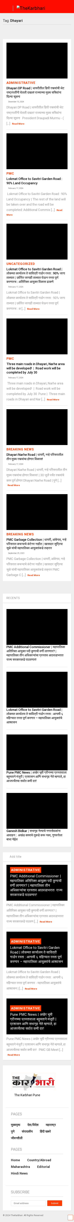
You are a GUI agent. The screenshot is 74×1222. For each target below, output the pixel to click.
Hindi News (19, 1173)
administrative (20, 83)
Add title (15, 856)
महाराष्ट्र (51, 1125)
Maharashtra (20, 1167)
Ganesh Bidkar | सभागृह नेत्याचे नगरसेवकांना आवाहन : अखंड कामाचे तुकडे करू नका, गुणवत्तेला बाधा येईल (34, 835)
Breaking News (20, 449)
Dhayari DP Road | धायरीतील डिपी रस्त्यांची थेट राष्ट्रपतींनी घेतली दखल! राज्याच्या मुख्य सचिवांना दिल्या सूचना (35, 92)
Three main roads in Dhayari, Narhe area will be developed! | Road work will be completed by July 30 (35, 368)
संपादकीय (27, 1131)
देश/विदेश (33, 1125)
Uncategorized (20, 264)
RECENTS (13, 598)
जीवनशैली (16, 1138)
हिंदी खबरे (45, 1131)
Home (15, 1160)
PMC (10, 173)
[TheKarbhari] (29, 8)
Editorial (43, 1167)
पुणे (13, 1131)
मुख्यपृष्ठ (15, 1125)
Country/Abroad (39, 1160)
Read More (18, 123)
